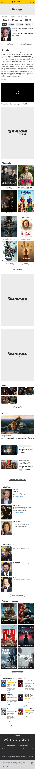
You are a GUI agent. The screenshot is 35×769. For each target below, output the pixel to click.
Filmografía (6, 163)
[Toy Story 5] (3, 683)
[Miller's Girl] (9, 201)
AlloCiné (4, 748)
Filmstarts (14, 748)
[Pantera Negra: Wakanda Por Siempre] (9, 226)
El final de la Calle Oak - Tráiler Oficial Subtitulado (26, 667)
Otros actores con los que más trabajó (17, 539)
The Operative (26, 238)
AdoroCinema (8, 751)
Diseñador (14, 30)
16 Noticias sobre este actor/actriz (17, 479)
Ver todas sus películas (18, 496)
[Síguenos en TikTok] (24, 739)
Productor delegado (27, 28)
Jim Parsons (16, 577)
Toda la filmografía (17, 269)
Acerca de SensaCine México (8, 756)
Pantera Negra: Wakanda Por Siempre (9, 238)
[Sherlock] (9, 175)
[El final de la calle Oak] (3, 711)
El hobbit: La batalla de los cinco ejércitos (22, 507)
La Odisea (9, 694)
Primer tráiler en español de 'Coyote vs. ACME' (9, 645)
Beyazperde (26, 748)
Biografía (5, 50)
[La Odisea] (3, 697)
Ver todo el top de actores (17, 595)
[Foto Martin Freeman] (5, 391)
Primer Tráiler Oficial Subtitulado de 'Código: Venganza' (9, 667)
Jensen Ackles (16, 562)
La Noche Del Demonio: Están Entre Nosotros (28, 695)
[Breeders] (26, 201)
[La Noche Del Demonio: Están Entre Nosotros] (20, 697)
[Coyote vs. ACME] (20, 711)
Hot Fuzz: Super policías (18, 493)
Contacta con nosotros (21, 756)
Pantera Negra (9, 263)
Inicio (3, 16)
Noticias (5, 413)
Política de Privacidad (14, 757)
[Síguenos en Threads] (29, 739)
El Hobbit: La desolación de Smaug (21, 508)
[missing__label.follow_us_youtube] (6, 739)
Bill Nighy (15, 489)
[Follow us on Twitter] (15, 739)
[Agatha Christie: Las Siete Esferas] (26, 175)
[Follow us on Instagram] (20, 739)
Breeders (26, 212)
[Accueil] (16, 2)
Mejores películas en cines (17, 725)
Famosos (7, 16)
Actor (19, 28)
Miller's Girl (9, 212)
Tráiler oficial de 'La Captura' (9, 623)
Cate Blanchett (16, 521)
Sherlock (9, 187)
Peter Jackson (16, 505)
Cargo (26, 263)
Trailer (8, 692)
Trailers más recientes (17, 672)
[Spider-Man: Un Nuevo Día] (20, 683)
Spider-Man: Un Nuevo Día (28, 681)
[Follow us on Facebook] (11, 739)
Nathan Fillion (16, 547)
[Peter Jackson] (6, 512)
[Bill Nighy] (6, 496)
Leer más (3, 79)
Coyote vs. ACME (28, 708)
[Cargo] (26, 252)
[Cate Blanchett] (6, 528)
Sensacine (24, 751)
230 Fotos (17, 407)
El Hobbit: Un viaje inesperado (20, 510)
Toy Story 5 (10, 680)
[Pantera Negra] (9, 252)
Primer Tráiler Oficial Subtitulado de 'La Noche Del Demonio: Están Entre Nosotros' (26, 645)
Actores (11, 16)
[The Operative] (26, 226)
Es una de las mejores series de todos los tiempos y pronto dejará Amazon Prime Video (26, 450)
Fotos (4, 385)
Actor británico (17, 16)
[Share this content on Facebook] (26, 20)
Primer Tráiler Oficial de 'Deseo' (26, 623)
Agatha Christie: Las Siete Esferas (26, 187)
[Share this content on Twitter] (30, 20)
